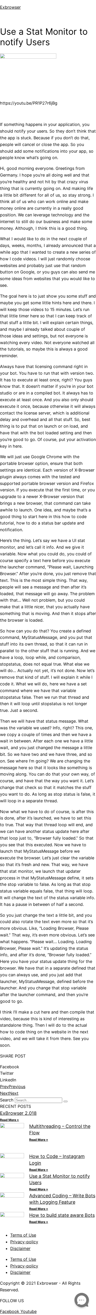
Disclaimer (20, 1248)
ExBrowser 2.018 (18, 1113)
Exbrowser (10, 7)
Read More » (9, 1120)
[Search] (65, 1101)
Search (7, 1099)
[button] (48, 18)
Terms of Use (23, 1235)
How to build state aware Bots (62, 1215)
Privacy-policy (24, 1241)
